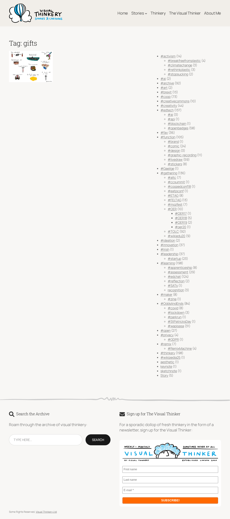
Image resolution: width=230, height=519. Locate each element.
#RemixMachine (180, 348)
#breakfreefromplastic (184, 60)
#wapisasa (176, 326)
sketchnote (168, 371)
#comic (173, 146)
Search (98, 440)
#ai (163, 78)
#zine (172, 299)
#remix (165, 344)
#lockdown (176, 312)
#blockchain (177, 123)
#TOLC (173, 231)
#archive (167, 83)
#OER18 (181, 218)
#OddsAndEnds (171, 303)
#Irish (164, 249)
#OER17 (181, 213)
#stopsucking (178, 74)
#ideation (167, 240)
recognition (176, 290)
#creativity (168, 105)
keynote (166, 366)
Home (123, 13)
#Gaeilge (167, 168)
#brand (173, 141)
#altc (172, 177)
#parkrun (174, 317)
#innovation (169, 245)
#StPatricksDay (179, 321)
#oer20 (180, 227)
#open (165, 330)
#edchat (174, 276)
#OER (172, 209)
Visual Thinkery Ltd (46, 511)
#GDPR (173, 339)
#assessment (178, 272)
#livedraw (175, 159)
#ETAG (173, 195)
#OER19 (181, 222)
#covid (173, 308)
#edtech (167, 110)
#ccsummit (176, 182)
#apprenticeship (180, 267)
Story (164, 375)
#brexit (166, 92)
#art (163, 87)
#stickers (175, 164)
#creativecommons (174, 101)
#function (167, 137)
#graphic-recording (182, 155)
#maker (166, 294)
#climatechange (180, 65)
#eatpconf (176, 191)
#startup (174, 258)
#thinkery (167, 353)
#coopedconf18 (179, 186)
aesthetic (167, 362)
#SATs (173, 285)
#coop (165, 96)
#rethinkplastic (179, 69)
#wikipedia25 (170, 357)
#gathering (168, 173)
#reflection (176, 281)
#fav (164, 132)
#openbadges (178, 128)
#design (174, 150)
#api (171, 119)
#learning (167, 263)
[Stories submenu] (146, 13)
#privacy (167, 335)
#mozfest (175, 204)
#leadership (169, 254)
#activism (168, 56)
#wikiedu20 (176, 236)
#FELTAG (174, 200)
